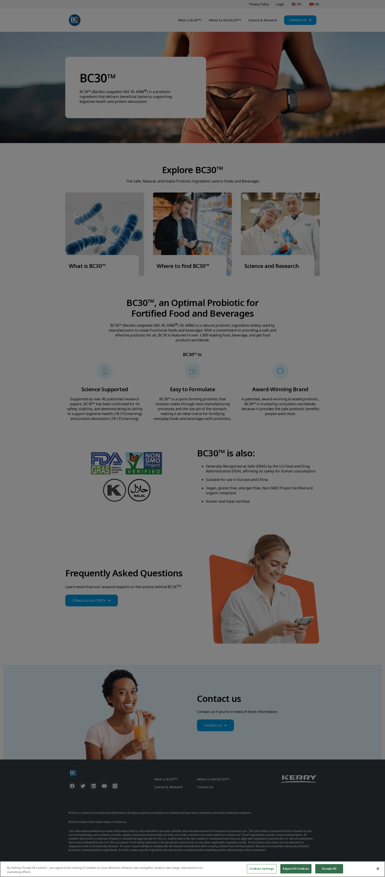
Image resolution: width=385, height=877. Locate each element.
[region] (192, 869)
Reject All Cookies (296, 869)
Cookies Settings (261, 869)
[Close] (378, 868)
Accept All (329, 869)
